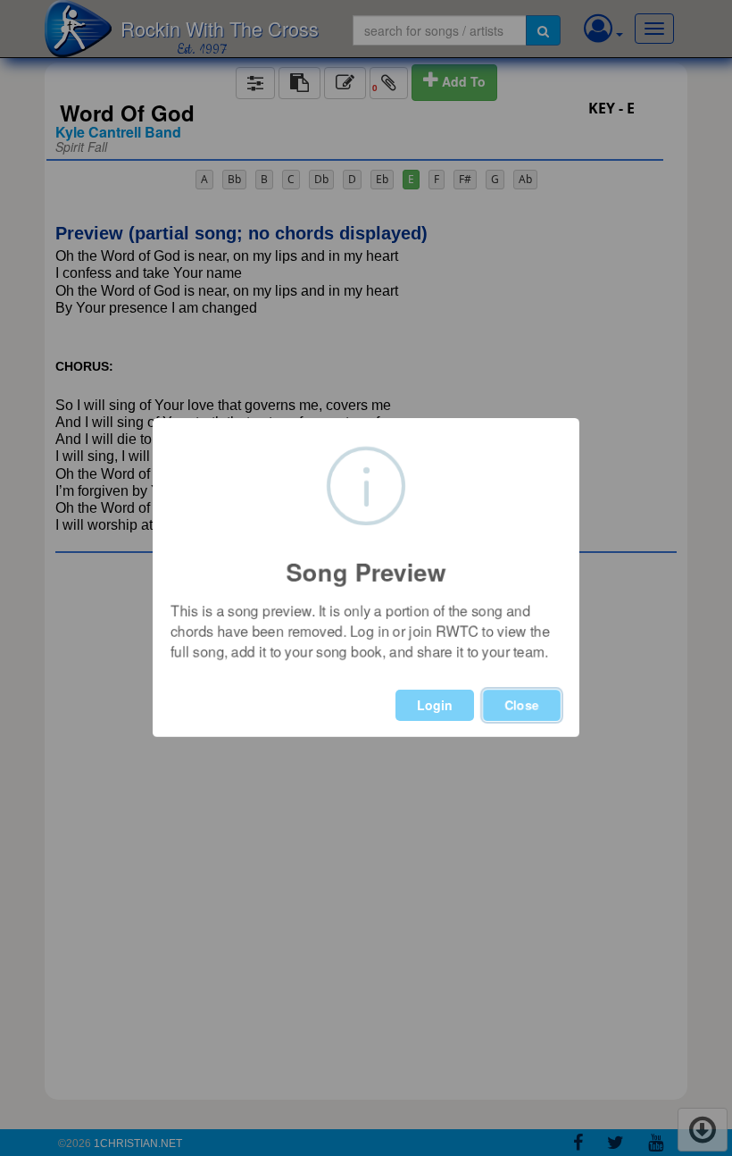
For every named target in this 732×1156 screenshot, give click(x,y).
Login (435, 705)
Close (521, 705)
